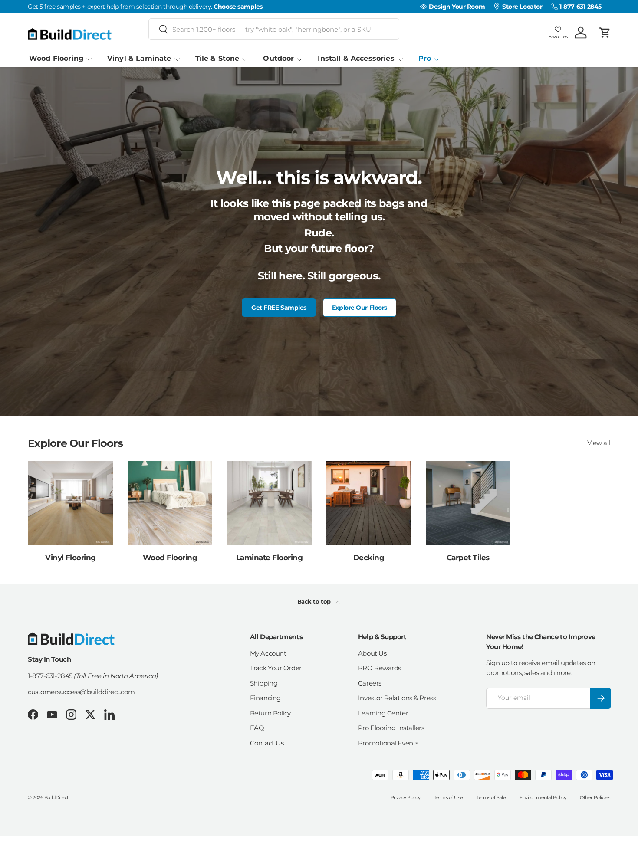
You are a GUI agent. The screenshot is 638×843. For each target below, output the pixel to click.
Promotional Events (388, 743)
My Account (268, 653)
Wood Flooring (56, 58)
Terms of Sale (491, 797)
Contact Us (267, 743)
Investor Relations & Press (397, 698)
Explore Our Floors (359, 307)
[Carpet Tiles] (468, 503)
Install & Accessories (356, 58)
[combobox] (274, 29)
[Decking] (368, 503)
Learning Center (383, 713)
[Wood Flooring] (170, 503)
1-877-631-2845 (51, 676)
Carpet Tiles (468, 557)
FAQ (257, 728)
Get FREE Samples (278, 307)
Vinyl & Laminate (139, 58)
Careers (369, 683)
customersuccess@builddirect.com (81, 692)
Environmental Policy (543, 797)
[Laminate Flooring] (269, 503)
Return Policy (270, 713)
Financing (265, 698)
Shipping (263, 683)
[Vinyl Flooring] (70, 503)
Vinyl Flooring (70, 557)
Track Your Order (276, 668)
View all (598, 443)
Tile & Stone (217, 58)
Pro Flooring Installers (391, 728)
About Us (372, 653)
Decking (368, 557)
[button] (605, 32)
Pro (424, 58)
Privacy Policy (406, 797)
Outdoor (278, 58)
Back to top (314, 601)
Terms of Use (448, 797)
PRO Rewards (379, 668)
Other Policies (595, 797)
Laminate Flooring (269, 557)
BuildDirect (56, 797)
